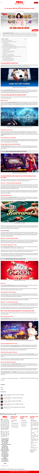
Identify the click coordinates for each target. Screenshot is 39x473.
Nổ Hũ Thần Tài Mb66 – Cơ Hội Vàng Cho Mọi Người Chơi (13, 397)
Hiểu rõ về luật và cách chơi (7, 57)
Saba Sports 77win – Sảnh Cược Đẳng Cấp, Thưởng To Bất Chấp (14, 407)
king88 (5, 463)
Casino (2, 387)
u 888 (5, 449)
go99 (9, 469)
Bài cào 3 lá (5, 53)
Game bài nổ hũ (4, 450)
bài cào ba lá (32, 285)
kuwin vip (3, 456)
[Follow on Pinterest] (2, 466)
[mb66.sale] (19, 2)
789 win (23, 469)
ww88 (2, 449)
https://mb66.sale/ (34, 420)
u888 (7, 449)
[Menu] (1, 3)
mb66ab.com (5, 445)
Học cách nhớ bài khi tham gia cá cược (9, 58)
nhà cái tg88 (19, 469)
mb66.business (3, 444)
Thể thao (2, 389)
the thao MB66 (4, 443)
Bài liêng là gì (3, 240)
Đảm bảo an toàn (6, 42)
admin (23, 11)
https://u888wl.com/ (4, 458)
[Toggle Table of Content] (25, 39)
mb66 (6, 452)
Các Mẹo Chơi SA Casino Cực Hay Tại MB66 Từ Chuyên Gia (13, 404)
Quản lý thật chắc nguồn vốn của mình (9, 59)
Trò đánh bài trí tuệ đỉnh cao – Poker (9, 52)
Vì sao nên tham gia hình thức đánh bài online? (9, 41)
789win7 (3, 452)
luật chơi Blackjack (6, 307)
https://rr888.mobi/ (4, 446)
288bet (7, 455)
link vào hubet (14, 469)
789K (11, 469)
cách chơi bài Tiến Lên (24, 232)
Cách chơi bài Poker (4, 253)
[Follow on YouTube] (4, 466)
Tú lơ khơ (7, 230)
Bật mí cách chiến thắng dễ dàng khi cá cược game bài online (11, 56)
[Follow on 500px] (6, 466)
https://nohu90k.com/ (5, 461)
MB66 (15, 371)
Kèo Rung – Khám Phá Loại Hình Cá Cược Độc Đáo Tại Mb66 (14, 394)
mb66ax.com (8, 444)
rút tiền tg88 (3, 455)
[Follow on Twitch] (7, 466)
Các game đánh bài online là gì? (7, 40)
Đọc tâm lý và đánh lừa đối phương (8, 60)
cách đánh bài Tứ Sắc (4, 186)
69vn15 (6, 451)
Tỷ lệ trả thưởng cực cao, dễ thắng (8, 44)
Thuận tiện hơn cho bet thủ (7, 43)
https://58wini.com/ (3, 469)
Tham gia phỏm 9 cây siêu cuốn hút (8, 54)
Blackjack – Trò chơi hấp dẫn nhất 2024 (9, 55)
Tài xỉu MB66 (6, 440)
